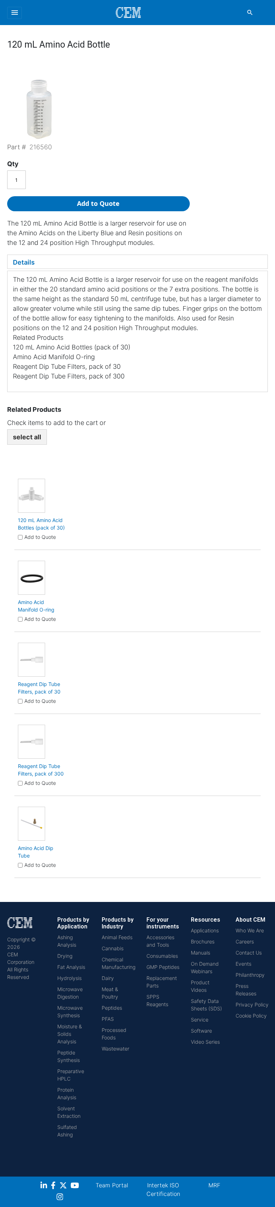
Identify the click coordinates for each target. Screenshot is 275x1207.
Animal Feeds (117, 937)
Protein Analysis (66, 1093)
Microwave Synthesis (70, 1011)
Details (24, 262)
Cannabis (113, 948)
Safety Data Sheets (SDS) (206, 1005)
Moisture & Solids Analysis (69, 1033)
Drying (64, 956)
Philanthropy (250, 975)
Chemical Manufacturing (118, 963)
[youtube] (76, 1186)
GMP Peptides (162, 967)
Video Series (205, 1042)
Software (201, 1031)
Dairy (108, 978)
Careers (245, 941)
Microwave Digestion (70, 993)
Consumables (162, 956)
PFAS (108, 1019)
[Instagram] (61, 1197)
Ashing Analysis (66, 941)
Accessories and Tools (160, 941)
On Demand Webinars (205, 967)
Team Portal (112, 1185)
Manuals (200, 953)
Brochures (202, 941)
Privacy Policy (252, 1004)
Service (199, 1020)
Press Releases (246, 989)
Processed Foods (114, 1034)
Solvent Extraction (69, 1112)
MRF (214, 1185)
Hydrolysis (69, 978)
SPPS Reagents (157, 1000)
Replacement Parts (161, 982)
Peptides (112, 1008)
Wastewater (115, 1049)
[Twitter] (64, 1186)
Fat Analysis (71, 967)
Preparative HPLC (70, 1075)
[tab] (137, 262)
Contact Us (249, 953)
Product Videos (200, 986)
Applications (205, 930)
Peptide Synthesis (68, 1056)
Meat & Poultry (110, 993)
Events (243, 964)
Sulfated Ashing (67, 1131)
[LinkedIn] (44, 1186)
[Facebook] (55, 1186)
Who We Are (250, 930)
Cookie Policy (251, 1016)
